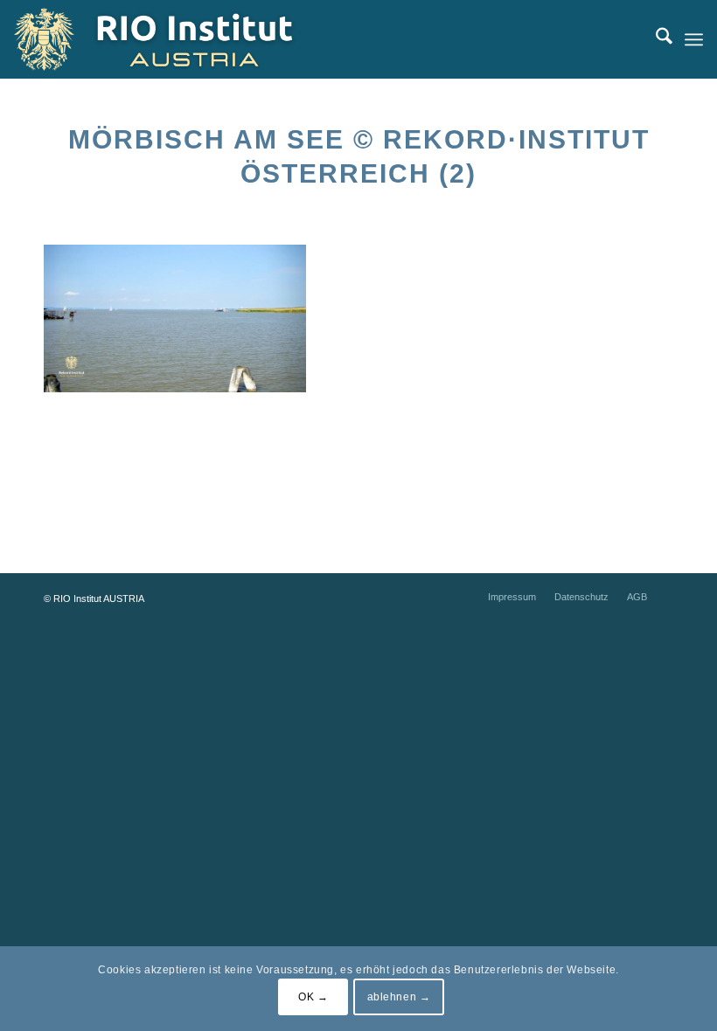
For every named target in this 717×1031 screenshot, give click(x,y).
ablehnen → (399, 997)
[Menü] (694, 39)
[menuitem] (655, 39)
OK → (313, 997)
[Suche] (655, 39)
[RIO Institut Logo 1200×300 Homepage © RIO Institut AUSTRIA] (171, 39)
